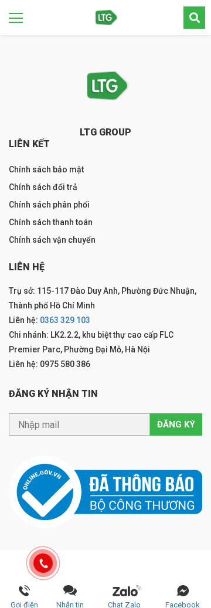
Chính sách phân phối (49, 204)
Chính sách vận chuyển (52, 239)
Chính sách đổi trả (43, 187)
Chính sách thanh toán (51, 222)
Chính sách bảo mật (46, 169)
